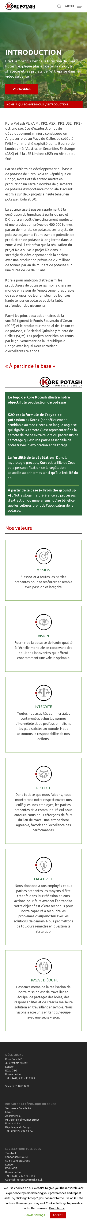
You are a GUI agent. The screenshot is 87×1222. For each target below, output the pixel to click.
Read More (57, 1208)
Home (10, 104)
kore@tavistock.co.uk (29, 1179)
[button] (73, 6)
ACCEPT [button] (58, 1215)
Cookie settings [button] (34, 1215)
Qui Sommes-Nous (31, 104)
